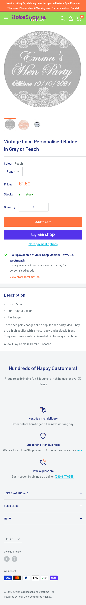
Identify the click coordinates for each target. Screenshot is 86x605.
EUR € (9, 539)
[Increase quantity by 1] (44, 207)
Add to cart (43, 222)
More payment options (43, 244)
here (79, 450)
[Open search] (63, 18)
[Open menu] (6, 18)
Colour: (13, 163)
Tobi (20, 596)
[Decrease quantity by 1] (23, 207)
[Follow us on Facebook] (7, 559)
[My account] (71, 18)
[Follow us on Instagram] (14, 559)
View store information (25, 277)
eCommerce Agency (39, 596)
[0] (78, 18)
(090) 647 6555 (64, 476)
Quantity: (10, 207)
